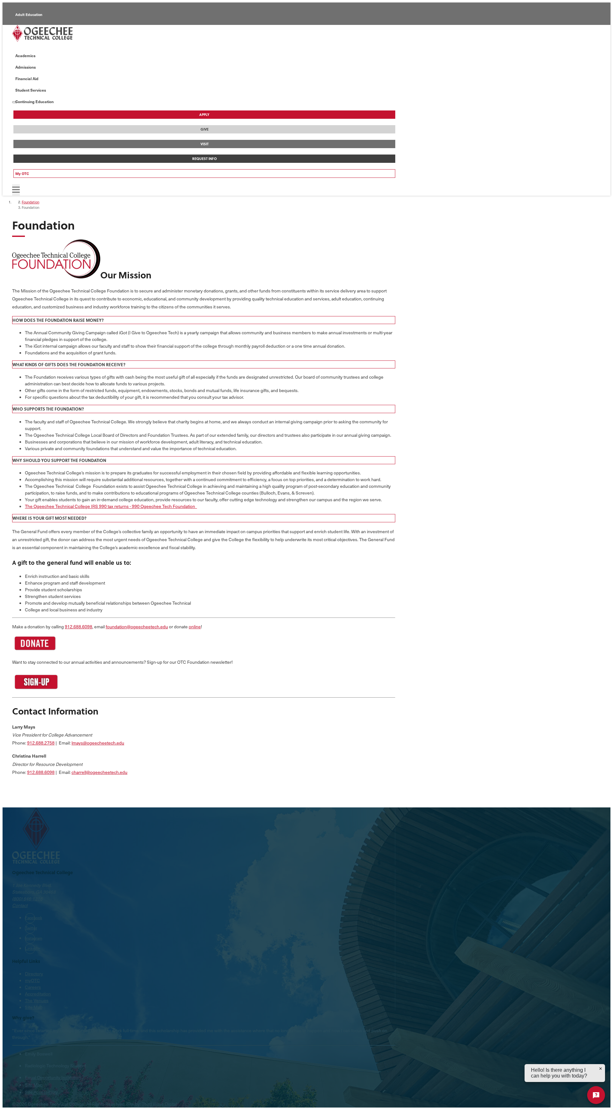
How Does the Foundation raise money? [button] (58, 320)
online (195, 626)
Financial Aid (26, 78)
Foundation (30, 202)
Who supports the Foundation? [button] (48, 409)
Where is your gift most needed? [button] (49, 518)
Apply (204, 114)
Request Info (204, 158)
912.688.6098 (78, 626)
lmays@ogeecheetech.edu (98, 742)
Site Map (33, 1007)
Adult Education (28, 14)
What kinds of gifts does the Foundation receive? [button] (68, 364)
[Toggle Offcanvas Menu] (16, 190)
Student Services (30, 90)
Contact (19, 905)
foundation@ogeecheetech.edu (137, 626)
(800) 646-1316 (27, 898)
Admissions (25, 67)
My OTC (22, 173)
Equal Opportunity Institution (53, 1077)
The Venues (37, 1000)
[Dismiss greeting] (600, 1068)
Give (204, 129)
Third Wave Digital (159, 1104)
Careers (33, 987)
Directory (34, 973)
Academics (25, 55)
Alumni (21, 28)
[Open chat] (596, 1095)
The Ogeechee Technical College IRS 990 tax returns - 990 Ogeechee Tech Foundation (111, 506)
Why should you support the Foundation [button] (59, 460)
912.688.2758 (41, 742)
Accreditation (38, 993)
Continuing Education (33, 43)
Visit (204, 144)
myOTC (32, 980)
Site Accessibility (41, 1092)
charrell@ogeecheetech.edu (99, 772)
